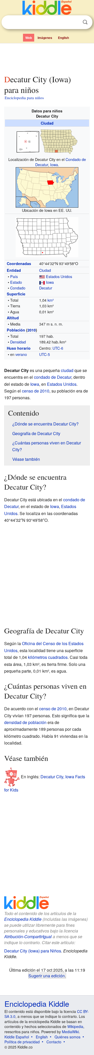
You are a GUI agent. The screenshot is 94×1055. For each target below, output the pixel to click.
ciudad (67, 370)
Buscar (85, 22)
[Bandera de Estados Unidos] (42, 276)
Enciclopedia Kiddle (23, 919)
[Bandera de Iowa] (42, 282)
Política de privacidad (22, 1041)
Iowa (54, 164)
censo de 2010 (35, 391)
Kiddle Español (16, 1036)
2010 (31, 330)
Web (28, 37)
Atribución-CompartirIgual (28, 936)
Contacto (53, 1041)
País (14, 276)
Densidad (18, 341)
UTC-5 (44, 354)
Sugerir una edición (46, 975)
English (63, 37)
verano (21, 354)
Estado (16, 282)
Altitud (13, 317)
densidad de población (25, 722)
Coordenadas (19, 263)
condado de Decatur (52, 377)
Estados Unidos (59, 276)
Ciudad (47, 123)
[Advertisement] (47, 58)
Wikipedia (75, 1026)
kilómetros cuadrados (48, 657)
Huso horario (19, 348)
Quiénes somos (67, 1036)
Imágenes (45, 37)
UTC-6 (57, 348)
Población (16, 330)
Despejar (74, 22)
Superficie (16, 293)
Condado (17, 287)
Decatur (45, 287)
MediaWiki (70, 1031)
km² (51, 300)
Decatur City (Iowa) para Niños (32, 951)
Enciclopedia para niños (24, 97)
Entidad (14, 270)
